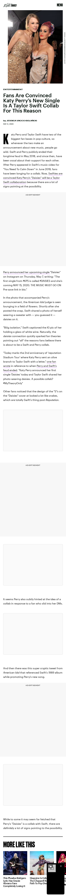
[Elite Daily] (10, 5)
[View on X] (33, 430)
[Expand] (50, 866)
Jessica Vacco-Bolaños (21, 121)
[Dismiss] (60, 866)
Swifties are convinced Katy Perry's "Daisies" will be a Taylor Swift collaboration (32, 177)
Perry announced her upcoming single (26, 272)
